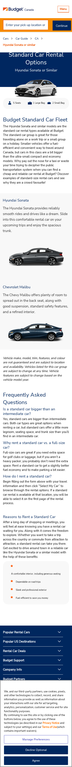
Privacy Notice (51, 723)
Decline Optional (36, 749)
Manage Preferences (36, 739)
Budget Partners (14, 679)
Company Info (12, 670)
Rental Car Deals (14, 651)
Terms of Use (49, 727)
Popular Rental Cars (16, 632)
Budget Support (13, 660)
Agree (36, 760)
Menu (64, 9)
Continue (62, 26)
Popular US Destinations (19, 642)
